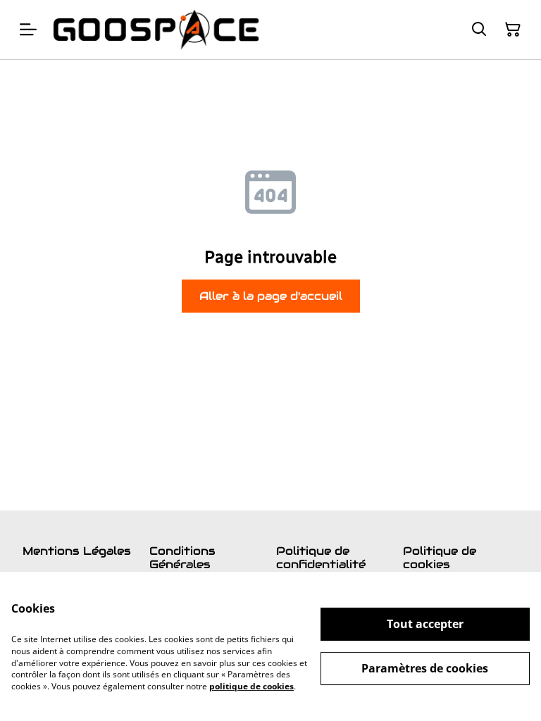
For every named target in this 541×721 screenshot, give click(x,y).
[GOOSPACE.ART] (156, 29)
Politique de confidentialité (321, 558)
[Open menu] (28, 29)
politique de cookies (251, 686)
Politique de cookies (439, 558)
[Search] (479, 29)
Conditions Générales (182, 558)
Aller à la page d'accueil (270, 296)
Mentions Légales (77, 551)
